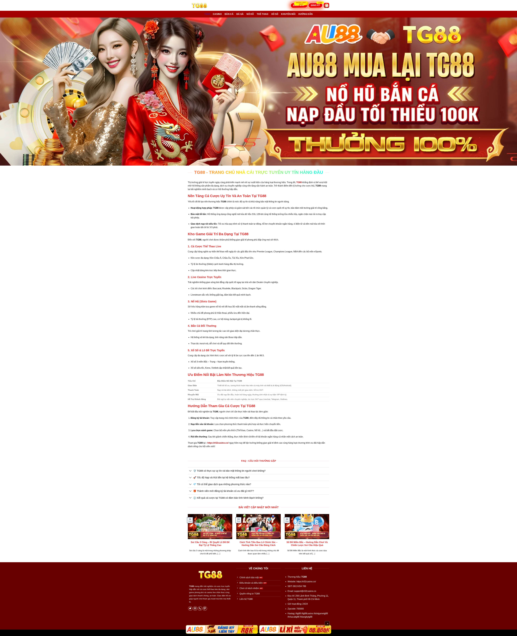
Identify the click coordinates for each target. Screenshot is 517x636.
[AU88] (222, 629)
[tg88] (201, 5)
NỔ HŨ (250, 14)
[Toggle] (190, 471)
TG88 (207, 14)
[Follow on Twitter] (190, 608)
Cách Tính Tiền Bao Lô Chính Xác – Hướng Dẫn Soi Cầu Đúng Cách (258, 543)
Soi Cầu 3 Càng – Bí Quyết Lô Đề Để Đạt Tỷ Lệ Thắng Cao (210, 543)
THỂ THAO (262, 14)
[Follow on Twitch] (205, 608)
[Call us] (200, 608)
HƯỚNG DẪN (305, 14)
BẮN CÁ (229, 14)
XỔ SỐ (274, 14)
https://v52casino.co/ (217, 443)
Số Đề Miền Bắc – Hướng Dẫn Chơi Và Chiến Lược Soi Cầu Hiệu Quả (307, 543)
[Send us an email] (195, 608)
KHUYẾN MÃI (288, 14)
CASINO (217, 14)
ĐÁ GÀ (240, 14)
